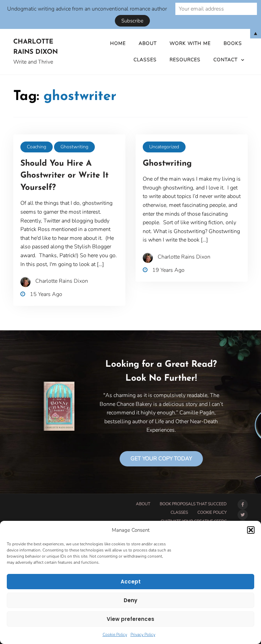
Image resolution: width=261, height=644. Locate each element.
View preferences (130, 619)
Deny (130, 600)
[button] (250, 530)
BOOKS (233, 43)
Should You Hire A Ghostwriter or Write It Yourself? (64, 176)
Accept (131, 581)
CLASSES (145, 59)
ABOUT (148, 43)
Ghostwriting (74, 147)
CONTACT (225, 59)
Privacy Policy (142, 634)
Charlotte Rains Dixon (35, 47)
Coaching (36, 147)
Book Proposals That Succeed (193, 504)
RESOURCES (185, 59)
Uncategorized (164, 147)
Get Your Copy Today (161, 458)
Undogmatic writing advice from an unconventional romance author (87, 9)
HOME (118, 43)
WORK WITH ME (190, 43)
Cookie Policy (115, 634)
